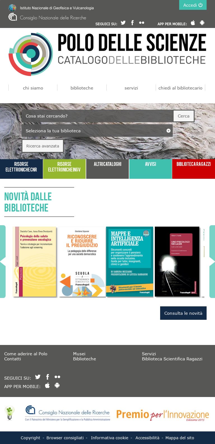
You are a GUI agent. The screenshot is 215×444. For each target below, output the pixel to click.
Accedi (190, 5)
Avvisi (150, 164)
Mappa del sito (179, 437)
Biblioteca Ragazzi (194, 164)
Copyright (30, 437)
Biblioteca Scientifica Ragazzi (172, 358)
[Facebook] (132, 22)
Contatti (12, 358)
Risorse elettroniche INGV (64, 166)
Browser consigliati (65, 437)
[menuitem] (32, 87)
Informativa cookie (109, 437)
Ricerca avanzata (42, 146)
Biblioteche (84, 358)
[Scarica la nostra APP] (192, 22)
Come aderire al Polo (25, 353)
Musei (79, 353)
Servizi (149, 353)
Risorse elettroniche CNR (21, 166)
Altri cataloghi (107, 164)
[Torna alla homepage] (30, 54)
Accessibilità (147, 437)
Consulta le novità (183, 313)
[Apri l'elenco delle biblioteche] (168, 130)
